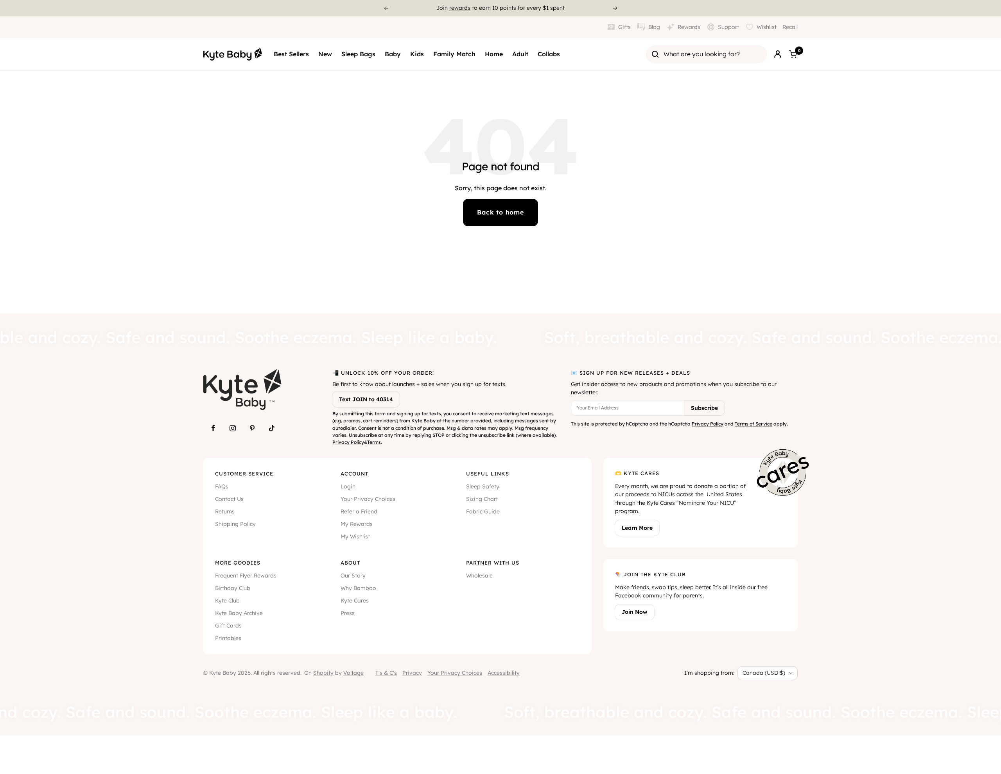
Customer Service (244, 473)
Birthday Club (232, 588)
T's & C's (386, 672)
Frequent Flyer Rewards (245, 575)
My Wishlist (355, 536)
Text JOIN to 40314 (366, 399)
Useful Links (487, 473)
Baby (393, 54)
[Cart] (793, 54)
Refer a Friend (359, 511)
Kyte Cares (355, 600)
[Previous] (386, 8)
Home (494, 54)
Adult (520, 54)
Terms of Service (753, 424)
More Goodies (237, 562)
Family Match (454, 54)
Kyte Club (227, 600)
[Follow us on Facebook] (213, 428)
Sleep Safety (482, 486)
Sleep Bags (358, 54)
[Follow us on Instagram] (232, 428)
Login (348, 486)
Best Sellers (291, 54)
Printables (228, 638)
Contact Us (229, 498)
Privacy (412, 672)
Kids (417, 54)
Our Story (353, 575)
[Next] (615, 8)
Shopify (323, 672)
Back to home (500, 212)
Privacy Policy (348, 442)
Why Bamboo (358, 588)
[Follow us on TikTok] (272, 428)
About (350, 562)
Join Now (635, 611)
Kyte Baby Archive (239, 613)
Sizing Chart (482, 498)
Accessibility (504, 672)
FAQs (221, 486)
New (325, 54)
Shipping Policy (235, 523)
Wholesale (479, 575)
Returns (225, 511)
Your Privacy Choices (368, 498)
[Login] (777, 54)
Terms (374, 442)
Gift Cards (228, 625)
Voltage (353, 672)
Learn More (637, 527)
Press (348, 613)
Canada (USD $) (764, 672)
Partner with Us (492, 562)
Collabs (549, 54)
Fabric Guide (483, 511)
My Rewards (357, 523)
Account (354, 473)
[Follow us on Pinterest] (252, 428)
